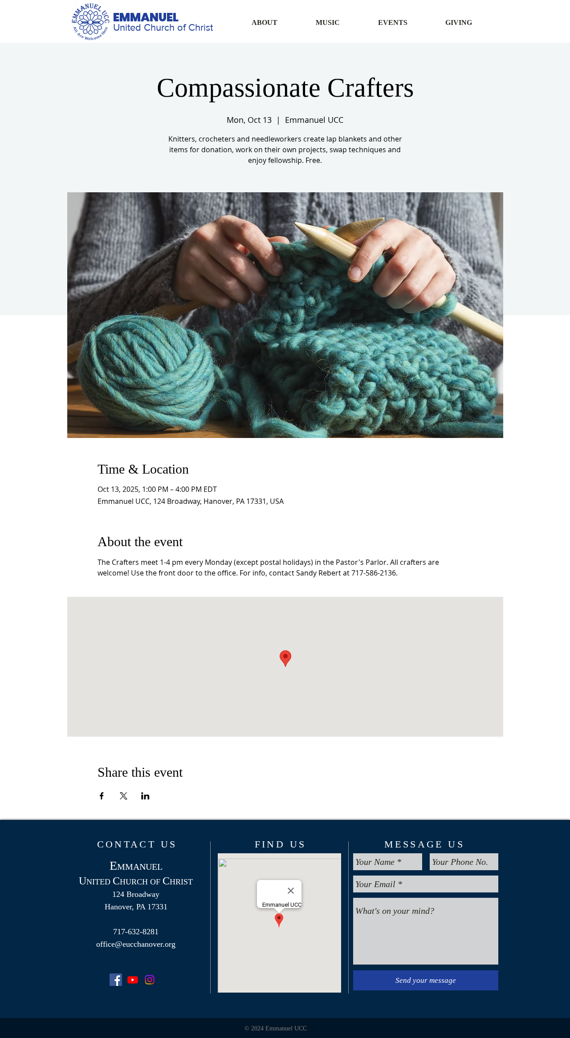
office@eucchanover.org (135, 944)
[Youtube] (132, 979)
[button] (277, 22)
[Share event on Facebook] (102, 795)
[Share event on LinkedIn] (145, 795)
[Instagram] (149, 979)
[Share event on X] (123, 795)
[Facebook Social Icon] (116, 979)
